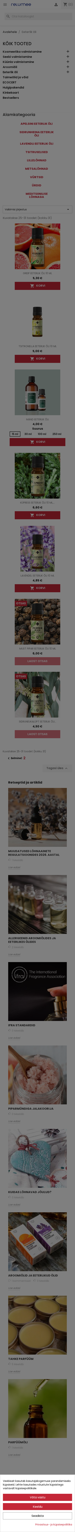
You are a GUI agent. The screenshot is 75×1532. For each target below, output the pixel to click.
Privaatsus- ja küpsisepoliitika (53, 1524)
